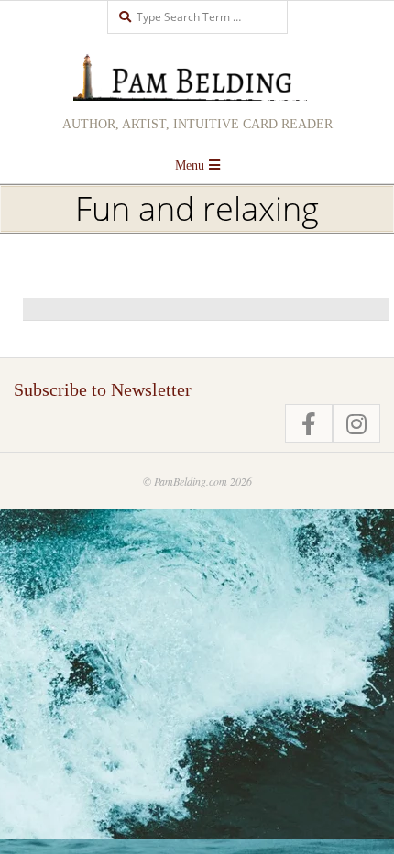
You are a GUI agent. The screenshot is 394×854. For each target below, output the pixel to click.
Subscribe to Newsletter (103, 389)
